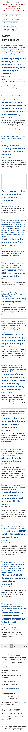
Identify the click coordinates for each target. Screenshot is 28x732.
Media (12, 16)
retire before (14, 634)
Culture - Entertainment (10, 23)
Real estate (6, 26)
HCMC (10, 352)
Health (14, 26)
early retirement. (9, 404)
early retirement (9, 160)
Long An (4, 467)
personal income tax (18, 84)
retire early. (7, 442)
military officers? (15, 255)
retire (13, 127)
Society (5, 16)
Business (5, 19)
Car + (4, 30)
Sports (18, 16)
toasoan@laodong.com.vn (14, 688)
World (21, 26)
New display (12, 30)
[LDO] (14, 51)
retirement (11, 206)
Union (18, 19)
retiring (16, 310)
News (12, 19)
